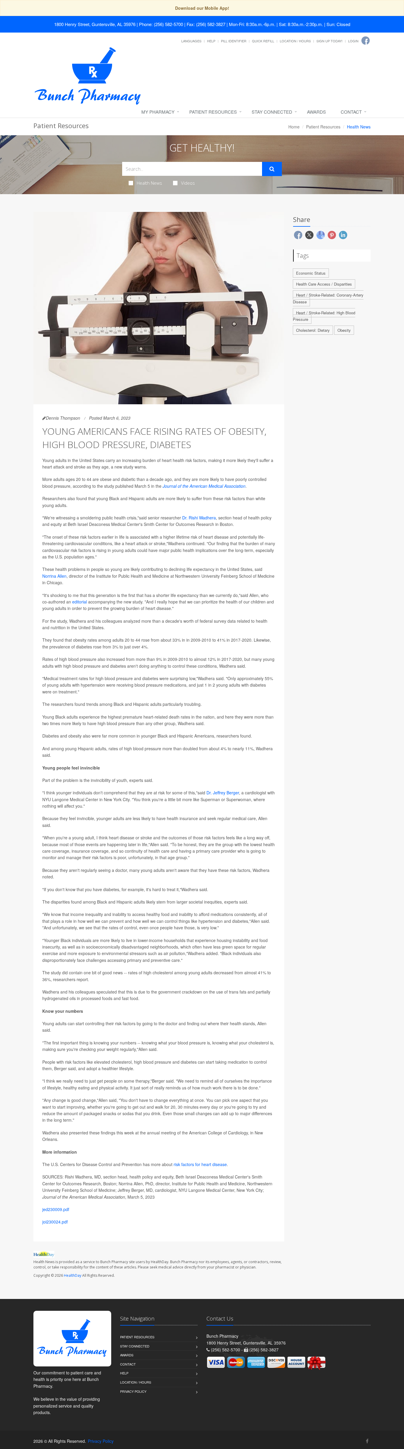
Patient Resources (213, 112)
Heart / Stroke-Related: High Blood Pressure (324, 316)
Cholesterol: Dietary (313, 330)
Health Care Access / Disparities (324, 284)
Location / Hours (295, 40)
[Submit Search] (272, 169)
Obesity (344, 330)
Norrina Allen (54, 576)
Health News (149, 183)
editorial (79, 602)
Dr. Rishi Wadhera (199, 518)
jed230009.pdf (55, 1209)
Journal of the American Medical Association (204, 486)
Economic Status (311, 273)
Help (211, 40)
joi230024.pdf (55, 1222)
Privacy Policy (133, 1391)
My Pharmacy (157, 112)
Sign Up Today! (329, 40)
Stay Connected (272, 112)
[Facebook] (365, 40)
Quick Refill (263, 40)
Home (294, 127)
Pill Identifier (233, 40)
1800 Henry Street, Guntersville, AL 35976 (94, 24)
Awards (316, 112)
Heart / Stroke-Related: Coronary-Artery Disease (328, 298)
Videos (188, 183)
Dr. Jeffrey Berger (222, 793)
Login (353, 40)
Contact (351, 112)
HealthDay (72, 1275)
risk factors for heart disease (200, 1164)
